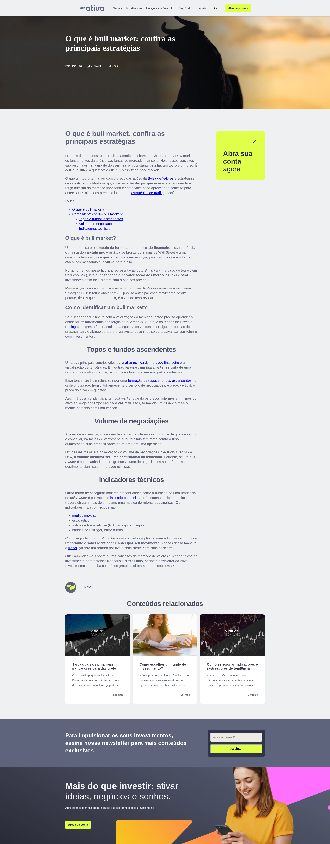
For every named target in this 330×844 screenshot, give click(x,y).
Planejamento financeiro (160, 8)
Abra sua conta (238, 8)
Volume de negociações (97, 224)
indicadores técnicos (125, 498)
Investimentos (134, 8)
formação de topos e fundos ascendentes (159, 380)
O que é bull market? (88, 209)
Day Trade (184, 8)
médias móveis (83, 515)
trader (72, 548)
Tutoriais (200, 8)
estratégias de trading (147, 193)
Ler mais (118, 694)
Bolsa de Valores (160, 178)
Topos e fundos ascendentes (101, 219)
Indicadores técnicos (94, 228)
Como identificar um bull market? (97, 214)
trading (70, 327)
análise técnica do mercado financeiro (150, 363)
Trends (117, 8)
